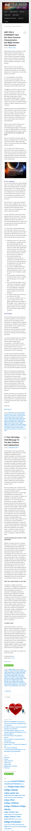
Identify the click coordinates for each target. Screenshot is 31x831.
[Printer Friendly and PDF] (8, 666)
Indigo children (11, 802)
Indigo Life (12, 678)
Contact (6, 21)
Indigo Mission (21, 420)
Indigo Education (18, 819)
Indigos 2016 (16, 682)
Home (6, 11)
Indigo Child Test (13, 11)
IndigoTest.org (14, 424)
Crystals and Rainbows (14, 671)
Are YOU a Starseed (17, 414)
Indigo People (7, 421)
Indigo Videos (16, 15)
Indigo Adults (11, 789)
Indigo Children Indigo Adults (15, 418)
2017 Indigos (7, 781)
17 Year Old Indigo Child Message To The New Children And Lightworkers (12, 441)
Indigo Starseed (21, 421)
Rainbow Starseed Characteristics (12, 426)
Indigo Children (12, 669)
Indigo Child (19, 672)
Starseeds (11, 412)
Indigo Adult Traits (19, 795)
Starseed (13, 427)
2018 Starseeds (8, 414)
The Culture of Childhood (10, 748)
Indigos (21, 423)
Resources (20, 18)
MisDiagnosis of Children (10, 18)
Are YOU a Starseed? (9, 742)
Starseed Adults (19, 427)
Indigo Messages (13, 420)
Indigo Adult (19, 786)
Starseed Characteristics (10, 429)
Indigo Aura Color (8, 797)
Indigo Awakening (18, 797)
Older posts (7, 691)
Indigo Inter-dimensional (18, 824)
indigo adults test (12, 672)
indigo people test (16, 681)
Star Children (7, 427)
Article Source (7, 661)
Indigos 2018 (7, 424)
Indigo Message (19, 678)
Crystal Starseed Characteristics (12, 417)
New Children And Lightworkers (11, 684)
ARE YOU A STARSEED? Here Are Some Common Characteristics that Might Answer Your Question (12, 38)
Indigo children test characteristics (13, 814)
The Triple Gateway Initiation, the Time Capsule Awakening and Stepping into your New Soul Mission (15, 732)
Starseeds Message (13, 685)
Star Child (23, 426)
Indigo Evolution (15, 676)
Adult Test (22, 11)
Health (22, 784)
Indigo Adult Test (9, 795)
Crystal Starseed (21, 415)
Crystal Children (13, 415)
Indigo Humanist (7, 824)
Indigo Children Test (15, 675)
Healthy (6, 787)
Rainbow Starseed (22, 424)
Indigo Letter (7, 15)
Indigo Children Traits (12, 816)
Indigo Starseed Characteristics (11, 423)
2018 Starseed (21, 412)
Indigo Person (14, 421)
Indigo (21, 671)
